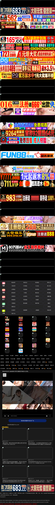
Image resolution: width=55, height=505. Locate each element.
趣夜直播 (7, 362)
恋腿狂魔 (49, 296)
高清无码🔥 (37, 368)
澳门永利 (21, 355)
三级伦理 (13, 285)
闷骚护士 (49, 299)
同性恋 (49, 306)
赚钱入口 (32, 368)
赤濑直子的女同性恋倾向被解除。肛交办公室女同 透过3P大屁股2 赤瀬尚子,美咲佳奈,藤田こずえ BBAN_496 (14, 463)
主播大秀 (38, 358)
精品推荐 (13, 282)
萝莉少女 (49, 282)
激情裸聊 (2, 365)
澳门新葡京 (22, 362)
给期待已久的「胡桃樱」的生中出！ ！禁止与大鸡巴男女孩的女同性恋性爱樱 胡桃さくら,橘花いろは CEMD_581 (40, 482)
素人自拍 (49, 285)
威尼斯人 (2, 355)
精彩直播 (23, 358)
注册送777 (36, 355)
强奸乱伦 (25, 282)
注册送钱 (31, 355)
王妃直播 (43, 358)
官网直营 (16, 355)
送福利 (41, 355)
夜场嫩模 (12, 362)
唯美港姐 (37, 289)
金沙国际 (30, 365)
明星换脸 (25, 299)
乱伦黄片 (48, 358)
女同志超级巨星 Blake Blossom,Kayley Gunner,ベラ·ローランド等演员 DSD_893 (39, 462)
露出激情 (25, 303)
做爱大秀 (47, 365)
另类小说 (13, 313)
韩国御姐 (25, 289)
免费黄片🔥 (8, 365)
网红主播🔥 (49, 368)
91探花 (25, 292)
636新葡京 (50, 362)
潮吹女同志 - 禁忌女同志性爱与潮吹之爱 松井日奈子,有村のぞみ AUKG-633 (15, 443)
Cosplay (37, 285)
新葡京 (45, 355)
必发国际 (17, 362)
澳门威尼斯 (3, 368)
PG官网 (7, 355)
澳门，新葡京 (36, 365)
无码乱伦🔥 (14, 365)
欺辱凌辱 (13, 292)
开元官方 (19, 365)
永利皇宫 (39, 362)
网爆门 (49, 303)
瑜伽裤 (37, 299)
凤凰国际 (7, 358)
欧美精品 (37, 282)
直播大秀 (52, 365)
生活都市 (13, 310)
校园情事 (25, 310)
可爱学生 (37, 296)
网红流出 (37, 292)
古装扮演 (13, 296)
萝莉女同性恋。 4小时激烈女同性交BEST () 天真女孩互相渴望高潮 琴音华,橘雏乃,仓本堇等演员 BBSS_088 (39, 444)
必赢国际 (2, 358)
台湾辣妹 (13, 289)
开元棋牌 (11, 355)
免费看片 (42, 365)
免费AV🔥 (43, 368)
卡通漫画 (13, 303)
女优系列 (25, 296)
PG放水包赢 (13, 358)
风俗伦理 (49, 310)
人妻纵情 (37, 310)
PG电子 (26, 355)
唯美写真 (37, 303)
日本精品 (25, 285)
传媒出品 (13, 306)
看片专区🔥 (26, 368)
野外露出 (49, 292)
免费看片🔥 (44, 362)
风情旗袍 (13, 299)
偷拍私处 (2, 362)
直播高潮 (18, 358)
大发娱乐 (28, 362)
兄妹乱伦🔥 (20, 368)
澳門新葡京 (33, 362)
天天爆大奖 (25, 365)
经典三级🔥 (8, 368)
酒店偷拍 (33, 358)
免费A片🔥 (15, 368)
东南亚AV (49, 289)
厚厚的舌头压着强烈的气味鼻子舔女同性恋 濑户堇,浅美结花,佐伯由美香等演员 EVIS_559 (14, 481)
